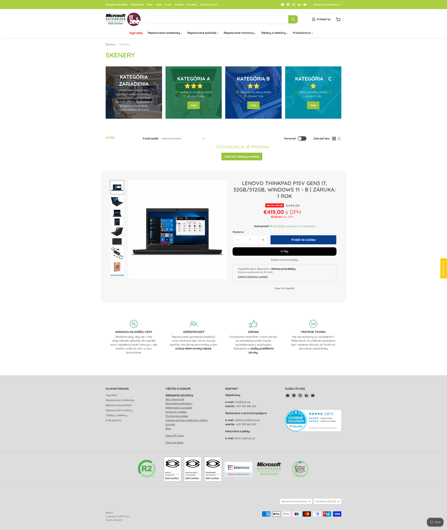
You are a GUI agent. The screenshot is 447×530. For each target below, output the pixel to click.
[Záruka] (253, 337)
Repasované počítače (202, 33)
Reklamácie (137, 4)
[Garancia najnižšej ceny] (133, 337)
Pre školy (192, 4)
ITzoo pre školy (175, 442)
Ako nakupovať (175, 399)
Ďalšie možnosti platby (284, 259)
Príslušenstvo (302, 33)
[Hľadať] (293, 19)
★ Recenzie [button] (443, 268)
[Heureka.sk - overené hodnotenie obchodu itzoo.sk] (313, 430)
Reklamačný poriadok (179, 407)
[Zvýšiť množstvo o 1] (263, 240)
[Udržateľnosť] (193, 337)
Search (109, 512)
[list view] (338, 138)
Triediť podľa (150, 138)
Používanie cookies (177, 416)
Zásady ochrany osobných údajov (187, 420)
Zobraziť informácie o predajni (253, 277)
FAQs (158, 4)
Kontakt (179, 4)
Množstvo (238, 232)
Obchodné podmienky (179, 403)
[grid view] (334, 138)
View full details (284, 288)
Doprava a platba (176, 411)
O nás (168, 4)
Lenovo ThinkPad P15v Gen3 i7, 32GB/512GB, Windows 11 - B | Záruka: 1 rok (284, 189)
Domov (110, 44)
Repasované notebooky (164, 33)
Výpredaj (136, 33)
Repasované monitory (239, 33)
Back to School (209, 4)
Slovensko (326, 501)
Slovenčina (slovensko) (326, 4)
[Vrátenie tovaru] (313, 337)
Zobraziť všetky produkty (242, 156)
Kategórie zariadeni (116, 4)
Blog (149, 4)
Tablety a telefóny (273, 33)
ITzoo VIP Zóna (175, 435)
